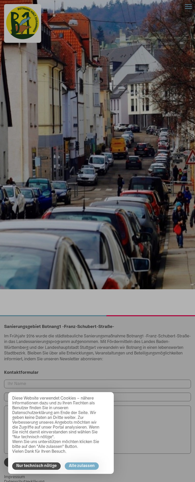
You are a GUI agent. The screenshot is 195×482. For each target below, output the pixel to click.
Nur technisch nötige (36, 466)
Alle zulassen (82, 466)
